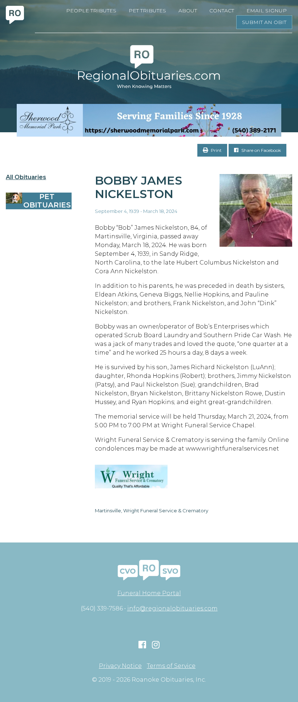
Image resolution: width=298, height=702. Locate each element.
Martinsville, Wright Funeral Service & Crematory (151, 510)
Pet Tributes (147, 10)
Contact (221, 10)
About (187, 10)
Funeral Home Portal (149, 593)
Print (216, 150)
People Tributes (91, 10)
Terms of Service (171, 666)
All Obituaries (26, 177)
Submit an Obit (264, 22)
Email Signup (266, 10)
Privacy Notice (120, 666)
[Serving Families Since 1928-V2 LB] (149, 120)
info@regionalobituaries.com (172, 608)
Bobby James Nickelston (138, 187)
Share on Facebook (260, 150)
